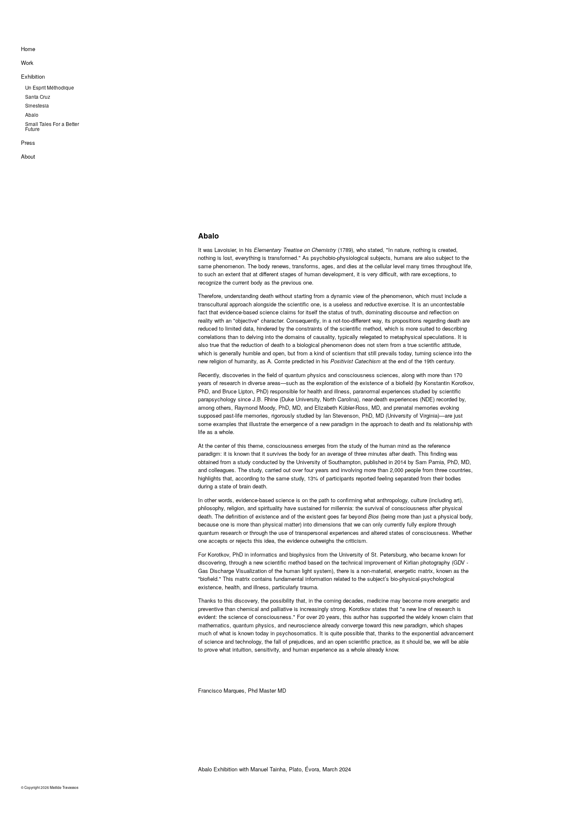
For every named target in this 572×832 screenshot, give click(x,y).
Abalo (32, 114)
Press (28, 142)
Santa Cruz (37, 96)
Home (28, 49)
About (28, 156)
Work (27, 63)
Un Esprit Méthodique (49, 87)
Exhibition (33, 76)
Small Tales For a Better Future (52, 126)
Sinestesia (37, 105)
